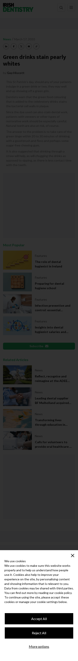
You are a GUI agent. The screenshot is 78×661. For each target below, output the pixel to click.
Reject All (39, 633)
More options (39, 646)
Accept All (39, 619)
